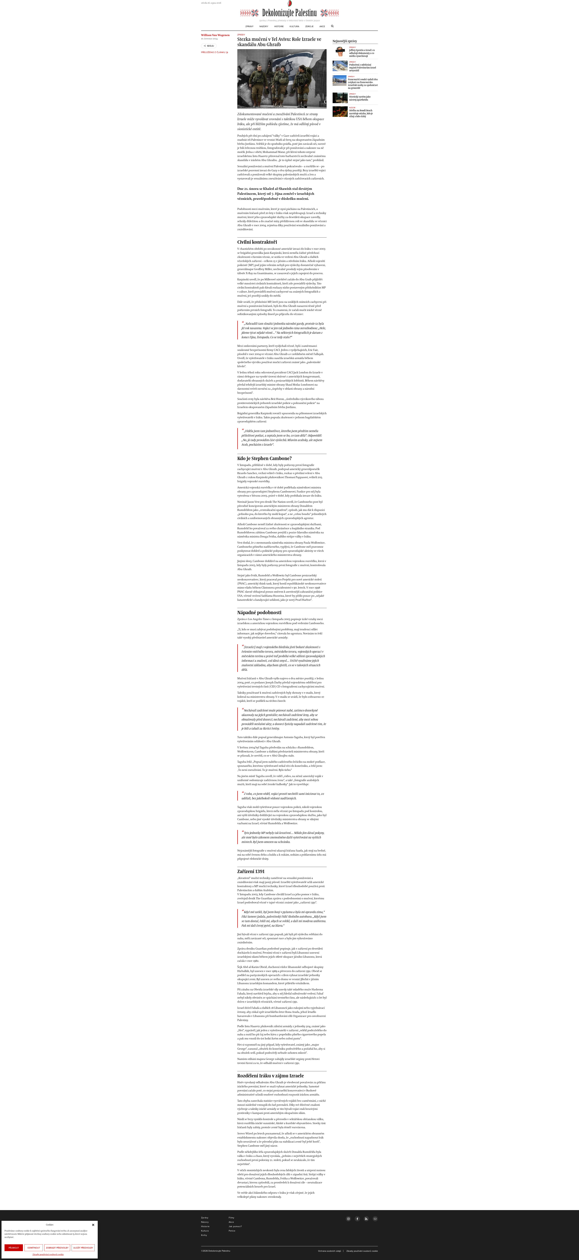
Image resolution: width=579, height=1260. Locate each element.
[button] (93, 1224)
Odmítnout (33, 1247)
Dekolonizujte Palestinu (289, 13)
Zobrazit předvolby (57, 1247)
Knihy (204, 1235)
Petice (232, 1230)
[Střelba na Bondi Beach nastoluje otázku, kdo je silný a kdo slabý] (340, 111)
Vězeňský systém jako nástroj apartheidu (359, 98)
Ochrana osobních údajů (329, 1250)
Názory (263, 26)
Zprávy (249, 26)
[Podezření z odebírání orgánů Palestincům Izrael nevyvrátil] (340, 66)
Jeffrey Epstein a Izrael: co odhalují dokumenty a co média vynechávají (362, 53)
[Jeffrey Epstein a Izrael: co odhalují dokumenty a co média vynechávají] (340, 51)
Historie (279, 26)
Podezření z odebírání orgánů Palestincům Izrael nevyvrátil (362, 67)
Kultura (294, 26)
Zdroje (309, 26)
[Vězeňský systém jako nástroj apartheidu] (340, 98)
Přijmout (14, 1247)
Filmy (231, 1217)
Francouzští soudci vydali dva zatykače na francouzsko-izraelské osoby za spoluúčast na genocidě (363, 84)
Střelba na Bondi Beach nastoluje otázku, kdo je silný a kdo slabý (361, 113)
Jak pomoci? (235, 1226)
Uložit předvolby (83, 1247)
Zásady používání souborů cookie (48, 1254)
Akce (322, 26)
